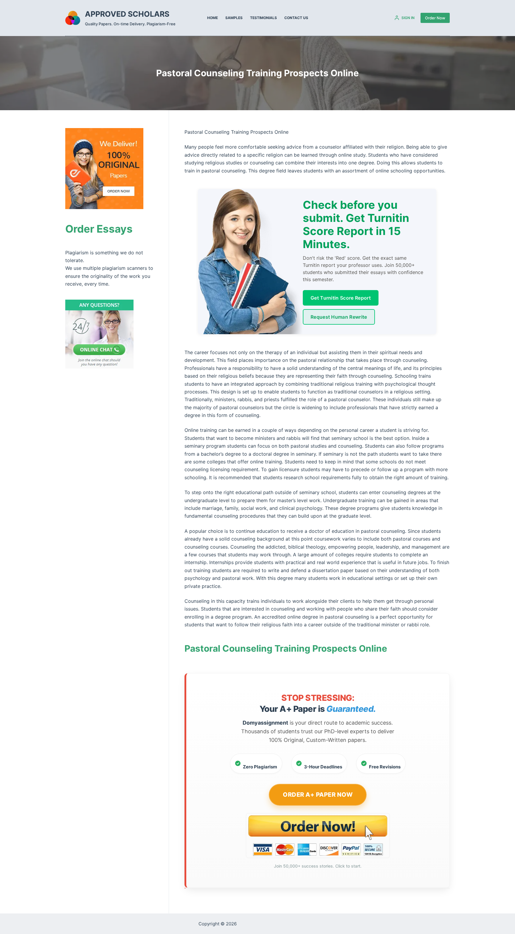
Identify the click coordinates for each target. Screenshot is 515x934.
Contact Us (296, 17)
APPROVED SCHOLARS (127, 14)
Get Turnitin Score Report (341, 298)
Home (212, 17)
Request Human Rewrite (339, 317)
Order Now (435, 17)
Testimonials (263, 17)
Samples (234, 17)
